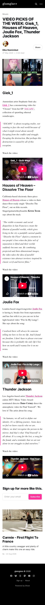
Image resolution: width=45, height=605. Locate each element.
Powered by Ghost (22, 586)
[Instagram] (34, 576)
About (27, 580)
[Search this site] (36, 4)
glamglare (9, 3)
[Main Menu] (41, 4)
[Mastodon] (25, 576)
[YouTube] (29, 576)
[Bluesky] (16, 576)
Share (37, 47)
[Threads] (20, 576)
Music (5, 14)
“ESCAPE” (29, 108)
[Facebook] (11, 576)
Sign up (19, 580)
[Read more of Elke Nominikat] (5, 44)
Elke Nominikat (10, 50)
